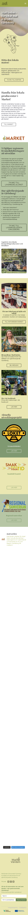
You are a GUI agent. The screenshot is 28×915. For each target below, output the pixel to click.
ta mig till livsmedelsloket (14, 184)
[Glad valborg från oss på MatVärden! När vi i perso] (14, 748)
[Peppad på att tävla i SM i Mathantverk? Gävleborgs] (14, 570)
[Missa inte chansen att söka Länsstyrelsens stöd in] (14, 555)
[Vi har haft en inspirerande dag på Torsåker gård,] (14, 763)
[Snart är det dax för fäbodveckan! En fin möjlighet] (14, 614)
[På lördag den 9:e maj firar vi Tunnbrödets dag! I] (14, 719)
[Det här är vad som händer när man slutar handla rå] (14, 808)
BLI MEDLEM (14, 365)
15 (22, 271)
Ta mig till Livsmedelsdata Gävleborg (14, 228)
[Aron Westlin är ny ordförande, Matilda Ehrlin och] (14, 659)
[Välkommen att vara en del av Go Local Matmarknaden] (14, 733)
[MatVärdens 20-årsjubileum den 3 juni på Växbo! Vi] (14, 689)
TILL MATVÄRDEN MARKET (14, 322)
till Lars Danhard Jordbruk (14, 266)
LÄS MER (14, 407)
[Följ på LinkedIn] (13, 882)
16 (23, 271)
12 (18, 271)
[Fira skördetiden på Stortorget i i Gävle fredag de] (14, 585)
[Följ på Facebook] (11, 882)
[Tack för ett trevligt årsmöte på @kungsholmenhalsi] (14, 674)
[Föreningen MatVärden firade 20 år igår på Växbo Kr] (14, 644)
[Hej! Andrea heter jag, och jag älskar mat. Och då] (14, 793)
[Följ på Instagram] (8, 882)
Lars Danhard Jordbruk (14, 255)
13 (19, 271)
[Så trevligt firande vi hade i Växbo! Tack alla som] (14, 629)
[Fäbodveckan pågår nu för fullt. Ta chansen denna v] (14, 599)
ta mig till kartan (14, 80)
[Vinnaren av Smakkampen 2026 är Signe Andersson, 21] (14, 838)
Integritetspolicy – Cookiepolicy (17, 907)
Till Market (8, 124)
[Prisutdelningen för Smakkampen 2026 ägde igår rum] (14, 823)
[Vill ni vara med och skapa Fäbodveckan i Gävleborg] (14, 704)
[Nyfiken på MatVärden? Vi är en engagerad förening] (14, 778)
